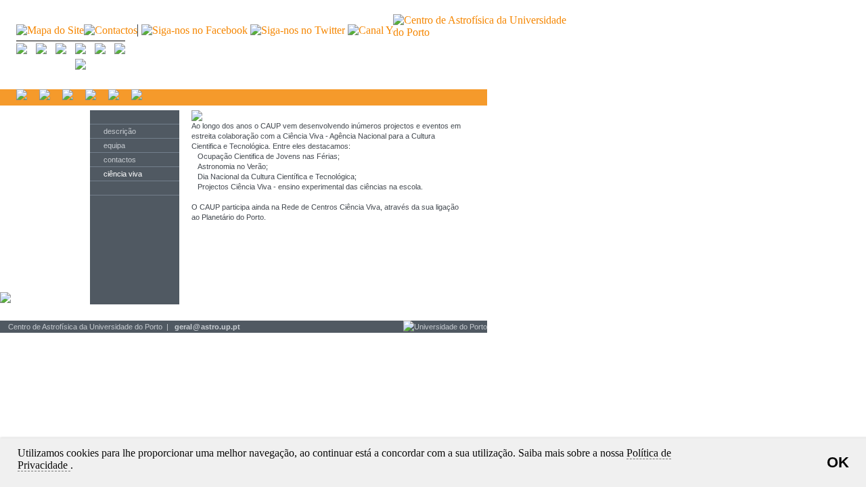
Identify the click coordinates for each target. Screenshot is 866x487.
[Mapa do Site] (50, 30)
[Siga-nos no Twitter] (299, 30)
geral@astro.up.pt (207, 327)
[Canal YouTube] (388, 30)
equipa (114, 145)
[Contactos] (110, 30)
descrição (120, 131)
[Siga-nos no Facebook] (194, 30)
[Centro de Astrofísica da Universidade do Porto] (479, 32)
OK (838, 462)
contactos (120, 160)
